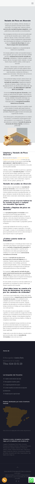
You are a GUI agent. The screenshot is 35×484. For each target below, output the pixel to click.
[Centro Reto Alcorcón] (17, 3)
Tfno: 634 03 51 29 (12, 363)
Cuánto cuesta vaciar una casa (13, 379)
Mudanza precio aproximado (12, 394)
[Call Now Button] (4, 480)
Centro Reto (19, 358)
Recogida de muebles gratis (12, 382)
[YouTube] (19, 481)
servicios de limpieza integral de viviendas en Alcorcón (16, 158)
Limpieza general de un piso (12, 385)
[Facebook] (16, 481)
